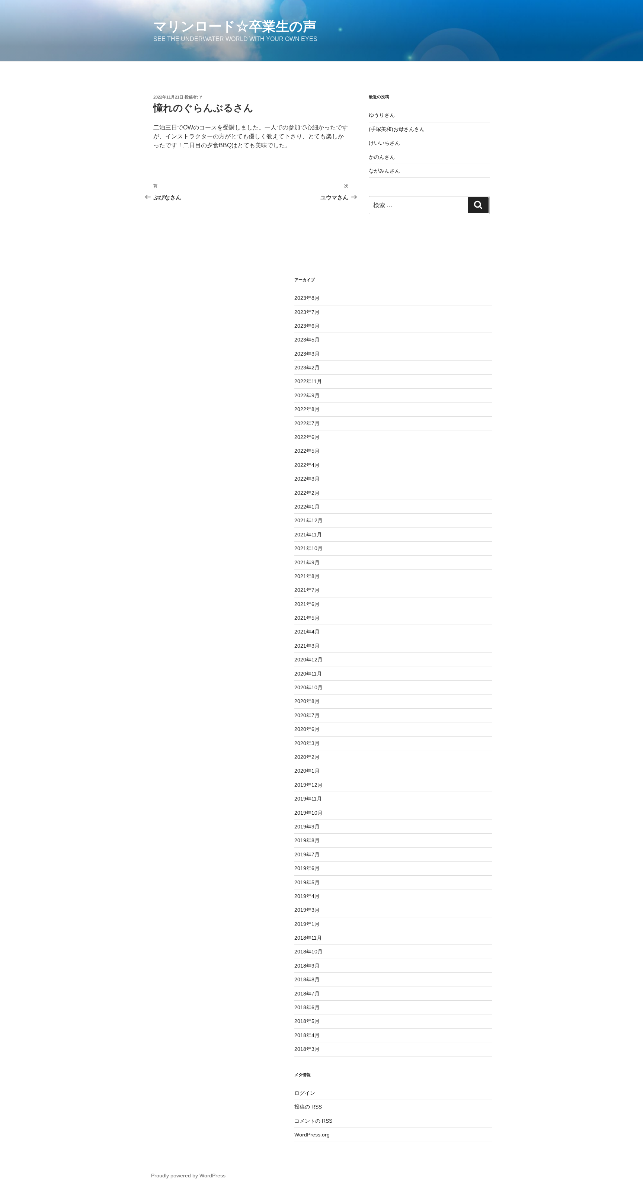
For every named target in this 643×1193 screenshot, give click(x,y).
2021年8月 (307, 576)
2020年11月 (308, 674)
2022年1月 (307, 507)
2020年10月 (308, 687)
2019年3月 (307, 910)
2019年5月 (307, 882)
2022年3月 (307, 479)
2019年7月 (307, 854)
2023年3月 (307, 354)
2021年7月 (307, 590)
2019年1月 (307, 924)
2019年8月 (307, 840)
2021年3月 (307, 646)
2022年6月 (307, 437)
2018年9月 (307, 966)
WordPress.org (312, 1135)
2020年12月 (308, 660)
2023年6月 (307, 326)
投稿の (308, 1107)
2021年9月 (307, 562)
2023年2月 (307, 368)
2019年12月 (308, 785)
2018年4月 (307, 1035)
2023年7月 (307, 312)
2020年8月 (307, 701)
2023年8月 (307, 298)
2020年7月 (307, 715)
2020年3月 (307, 743)
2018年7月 (307, 994)
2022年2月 (307, 493)
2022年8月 (307, 409)
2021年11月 (308, 535)
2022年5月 (307, 451)
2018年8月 (307, 979)
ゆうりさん (382, 115)
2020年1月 (307, 771)
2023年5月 (307, 340)
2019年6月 (307, 868)
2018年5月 (307, 1021)
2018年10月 (308, 952)
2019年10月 (308, 813)
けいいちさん (384, 143)
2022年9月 (307, 395)
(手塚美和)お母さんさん (397, 129)
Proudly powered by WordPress (188, 1175)
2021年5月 (307, 618)
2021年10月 (308, 548)
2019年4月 (307, 896)
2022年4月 (307, 465)
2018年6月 (307, 1007)
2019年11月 (308, 799)
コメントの (313, 1121)
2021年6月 (307, 604)
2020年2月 (307, 757)
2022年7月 (307, 423)
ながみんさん (384, 171)
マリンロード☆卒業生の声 (234, 26)
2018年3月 (307, 1049)
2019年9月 (307, 827)
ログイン (304, 1093)
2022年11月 (308, 381)
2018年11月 (308, 938)
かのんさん (382, 157)
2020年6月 (307, 729)
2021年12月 (308, 520)
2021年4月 (307, 632)
